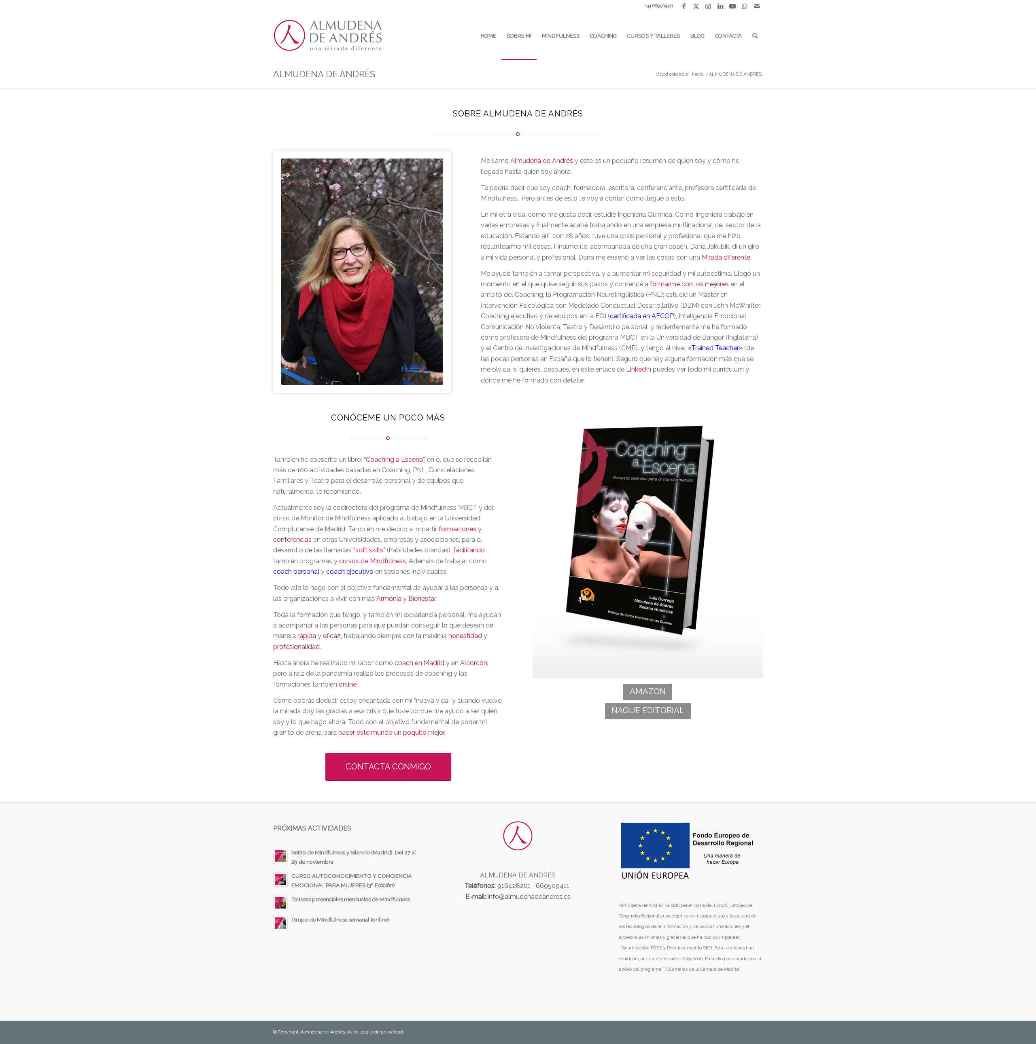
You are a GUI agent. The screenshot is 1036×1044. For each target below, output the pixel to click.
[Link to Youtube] (732, 6)
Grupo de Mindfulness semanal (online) (340, 919)
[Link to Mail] (757, 6)
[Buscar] (755, 36)
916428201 (514, 886)
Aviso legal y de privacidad (375, 1032)
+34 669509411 (659, 5)
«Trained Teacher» (715, 348)
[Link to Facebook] (684, 6)
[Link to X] (696, 6)
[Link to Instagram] (708, 6)
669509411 (552, 886)
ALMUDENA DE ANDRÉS (324, 74)
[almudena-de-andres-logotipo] (328, 36)
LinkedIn (638, 369)
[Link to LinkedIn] (720, 6)
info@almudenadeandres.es (529, 896)
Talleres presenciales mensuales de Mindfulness (350, 899)
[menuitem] (488, 36)
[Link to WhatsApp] (744, 6)
